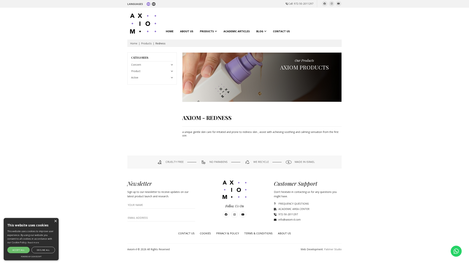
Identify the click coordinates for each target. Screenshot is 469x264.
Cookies (205, 233)
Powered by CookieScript (31, 256)
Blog (259, 31)
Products (207, 31)
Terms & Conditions (258, 233)
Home (169, 31)
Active (134, 77)
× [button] (55, 221)
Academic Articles (237, 31)
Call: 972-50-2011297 (300, 3)
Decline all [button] (43, 250)
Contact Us (281, 31)
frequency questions (293, 203)
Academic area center (293, 209)
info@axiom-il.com (289, 219)
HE (153, 4)
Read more (33, 242)
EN (148, 4)
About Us (186, 31)
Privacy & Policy (227, 233)
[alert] (31, 239)
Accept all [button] (18, 250)
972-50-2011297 (288, 214)
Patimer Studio (333, 249)
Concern (136, 64)
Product (136, 71)
